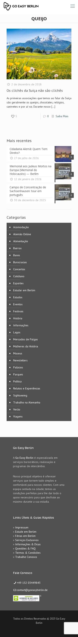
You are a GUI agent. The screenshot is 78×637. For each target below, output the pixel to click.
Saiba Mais (62, 116)
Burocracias (20, 262)
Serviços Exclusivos (27, 540)
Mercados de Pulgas (25, 339)
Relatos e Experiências (26, 388)
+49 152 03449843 (29, 583)
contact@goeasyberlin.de (32, 590)
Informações (20, 325)
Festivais (18, 311)
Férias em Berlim (25, 536)
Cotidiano (18, 276)
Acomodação (21, 227)
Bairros (17, 248)
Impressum (21, 527)
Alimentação (20, 241)
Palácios (18, 367)
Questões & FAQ (25, 548)
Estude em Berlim (25, 531)
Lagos (16, 332)
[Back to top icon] (70, 629)
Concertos (19, 269)
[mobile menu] (72, 6)
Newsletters (20, 360)
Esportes (18, 283)
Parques (18, 374)
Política (17, 381)
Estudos (17, 297)
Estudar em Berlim (24, 290)
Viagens (18, 416)
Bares (16, 255)
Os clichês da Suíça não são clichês (35, 91)
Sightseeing (20, 395)
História (17, 318)
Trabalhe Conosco (26, 557)
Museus (17, 353)
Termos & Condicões (28, 552)
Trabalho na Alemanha (26, 402)
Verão (16, 409)
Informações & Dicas (28, 544)
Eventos (18, 304)
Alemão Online (22, 234)
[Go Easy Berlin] (36, 6)
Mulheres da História (25, 346)
